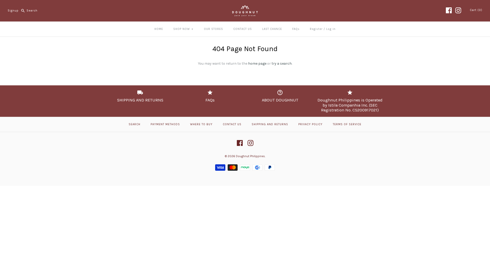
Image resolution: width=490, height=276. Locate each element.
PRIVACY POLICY (310, 124)
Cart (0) (476, 10)
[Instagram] (458, 10)
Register (316, 29)
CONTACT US (242, 29)
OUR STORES (213, 29)
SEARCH (134, 124)
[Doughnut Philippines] (245, 8)
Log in (331, 29)
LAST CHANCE (272, 29)
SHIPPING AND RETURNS (270, 124)
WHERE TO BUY (201, 124)
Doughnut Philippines (250, 156)
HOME (158, 29)
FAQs (296, 29)
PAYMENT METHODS (165, 124)
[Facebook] (449, 10)
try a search (282, 63)
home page (257, 63)
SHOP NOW (183, 29)
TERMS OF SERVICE (347, 124)
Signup (13, 10)
